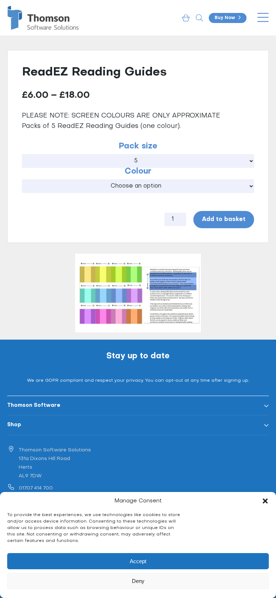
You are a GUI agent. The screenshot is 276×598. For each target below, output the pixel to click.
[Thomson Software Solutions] (43, 18)
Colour (138, 171)
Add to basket (223, 219)
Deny (138, 581)
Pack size (138, 146)
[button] (265, 501)
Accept (138, 561)
